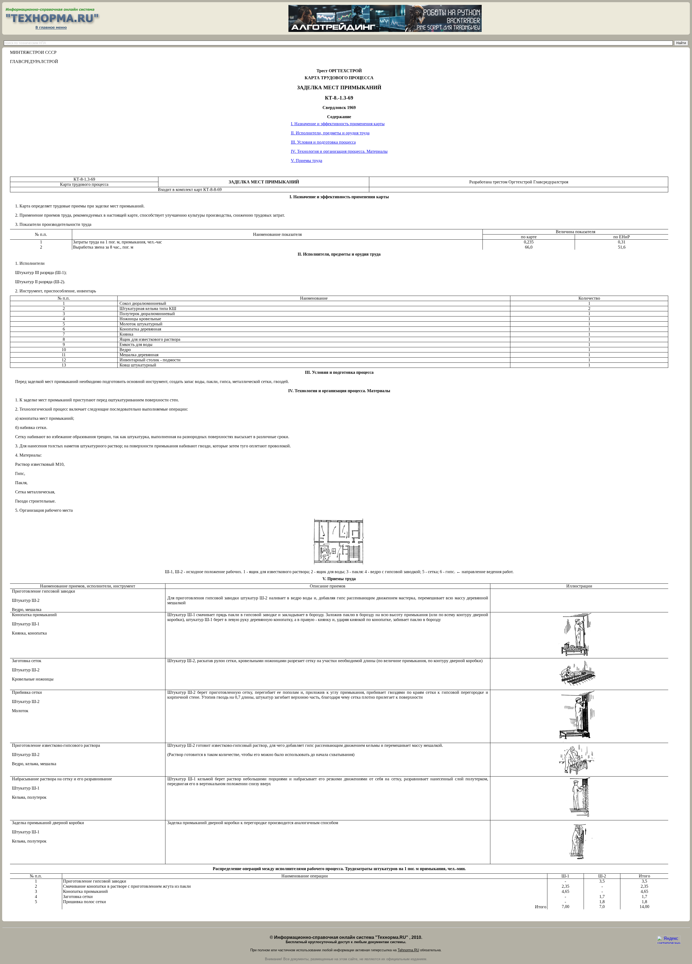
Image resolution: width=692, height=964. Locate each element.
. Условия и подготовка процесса (323, 142)
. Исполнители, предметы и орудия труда (330, 133)
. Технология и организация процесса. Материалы (339, 151)
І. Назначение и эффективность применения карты (338, 123)
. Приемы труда (306, 160)
